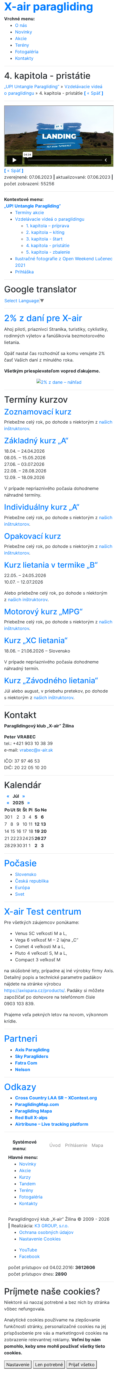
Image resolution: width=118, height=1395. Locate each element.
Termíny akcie (29, 212)
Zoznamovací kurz (37, 411)
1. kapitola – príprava (47, 225)
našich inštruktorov (27, 599)
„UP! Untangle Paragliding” (31, 86)
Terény (22, 45)
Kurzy (25, 1177)
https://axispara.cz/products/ (34, 990)
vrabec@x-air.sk (36, 750)
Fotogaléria (26, 51)
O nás (21, 25)
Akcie (21, 38)
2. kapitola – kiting (45, 232)
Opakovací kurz (32, 536)
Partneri (20, 1038)
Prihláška (24, 271)
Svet (19, 894)
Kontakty (24, 58)
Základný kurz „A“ (36, 440)
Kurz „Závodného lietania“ (51, 680)
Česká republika (32, 881)
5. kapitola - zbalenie (48, 252)
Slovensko (25, 874)
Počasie (20, 863)
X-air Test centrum (42, 911)
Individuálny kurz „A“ (41, 507)
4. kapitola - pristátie (47, 245)
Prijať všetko (82, 1364)
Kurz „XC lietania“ (36, 640)
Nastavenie (17, 1364)
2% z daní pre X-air (43, 318)
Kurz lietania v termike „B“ (51, 565)
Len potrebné (49, 1364)
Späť (14, 170)
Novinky (23, 32)
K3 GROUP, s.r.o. (52, 1225)
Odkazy (20, 1087)
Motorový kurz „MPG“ (43, 611)
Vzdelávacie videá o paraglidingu (49, 219)
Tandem (27, 1183)
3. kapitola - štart (44, 239)
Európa (22, 887)
